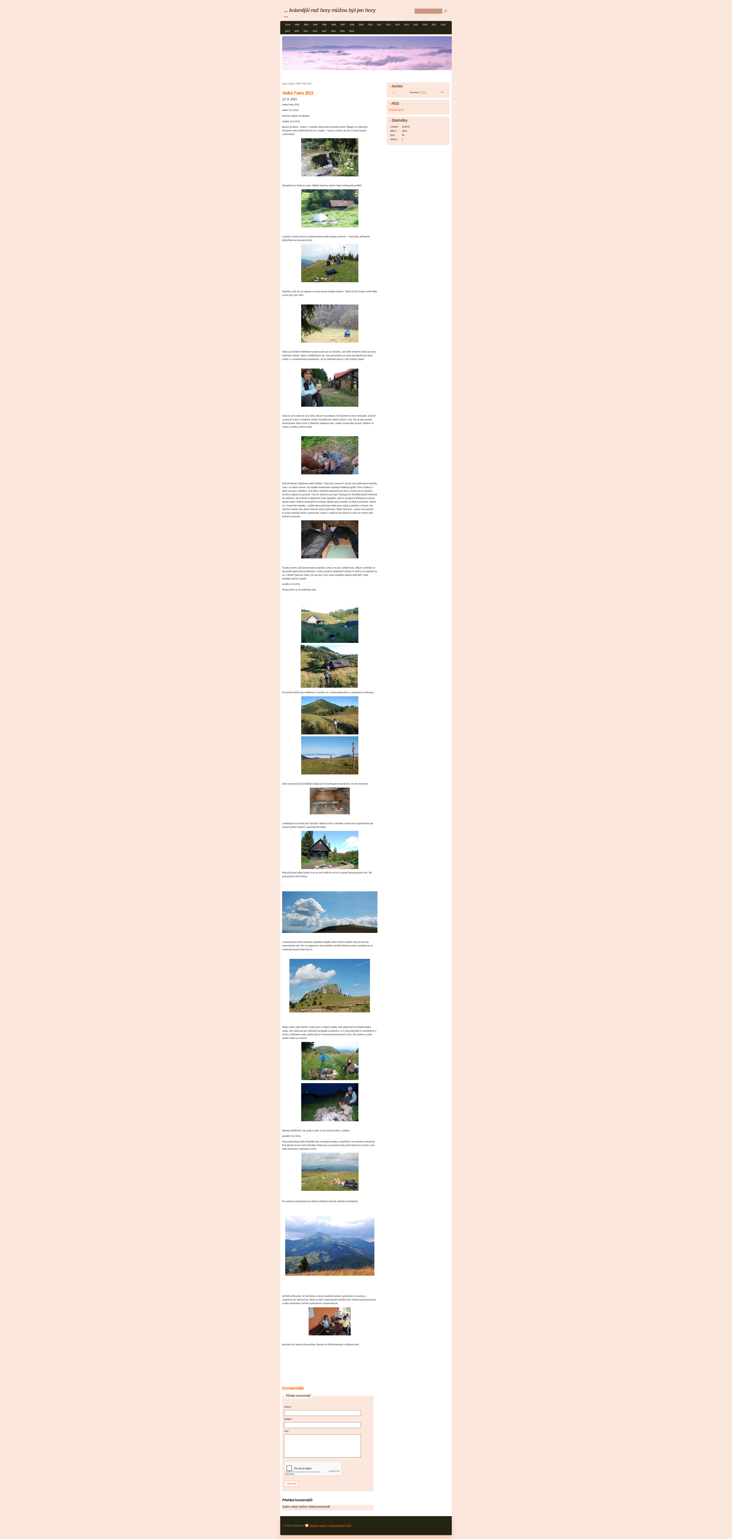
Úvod (287, 24)
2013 (397, 24)
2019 (287, 31)
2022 (315, 31)
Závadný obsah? (318, 1525)
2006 (333, 24)
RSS (348, 1525)
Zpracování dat (337, 1525)
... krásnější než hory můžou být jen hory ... (329, 12)
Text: (286, 1431)
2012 (388, 24)
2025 (342, 31)
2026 (351, 31)
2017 (434, 24)
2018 (443, 24)
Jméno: (288, 1407)
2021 (305, 31)
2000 (297, 24)
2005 (324, 24)
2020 (296, 31)
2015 (415, 24)
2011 (379, 24)
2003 (306, 24)
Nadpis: (288, 1419)
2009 (361, 24)
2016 (425, 24)
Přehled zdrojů (396, 109)
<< (393, 92)
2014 (406, 24)
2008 (352, 24)
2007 (342, 24)
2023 (324, 31)
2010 (370, 24)
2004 (315, 24)
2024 (333, 31)
